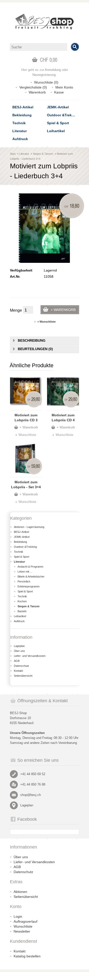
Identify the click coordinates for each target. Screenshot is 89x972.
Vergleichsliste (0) (33, 87)
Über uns (19, 650)
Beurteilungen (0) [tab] (35, 349)
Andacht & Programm (30, 566)
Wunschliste (27, 435)
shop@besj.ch (30, 795)
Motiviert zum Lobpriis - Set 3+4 (26, 484)
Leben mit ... (25, 571)
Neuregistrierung (44, 75)
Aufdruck (20, 139)
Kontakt (18, 670)
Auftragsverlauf (25, 921)
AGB (17, 660)
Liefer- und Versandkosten (29, 655)
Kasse (59, 92)
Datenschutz (21, 665)
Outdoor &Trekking (63, 115)
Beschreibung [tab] (31, 340)
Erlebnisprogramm (29, 586)
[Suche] (75, 47)
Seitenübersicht (23, 675)
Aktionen (20, 892)
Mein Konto (64, 87)
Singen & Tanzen (43, 153)
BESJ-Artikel (22, 107)
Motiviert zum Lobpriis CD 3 (26, 417)
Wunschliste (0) (46, 82)
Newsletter (22, 931)
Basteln (22, 611)
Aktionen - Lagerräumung (29, 526)
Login (18, 916)
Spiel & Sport (58, 123)
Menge (16, 310)
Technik (19, 123)
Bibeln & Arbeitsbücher (31, 576)
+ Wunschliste (46, 321)
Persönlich (24, 581)
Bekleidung (22, 115)
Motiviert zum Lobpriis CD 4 (63, 417)
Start (13, 153)
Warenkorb (37, 92)
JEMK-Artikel (58, 107)
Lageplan (19, 645)
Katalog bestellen (27, 956)
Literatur (19, 131)
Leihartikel (56, 131)
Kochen (22, 601)
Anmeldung (53, 70)
